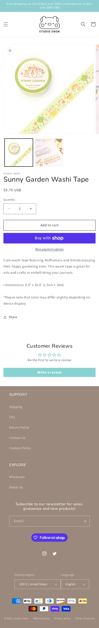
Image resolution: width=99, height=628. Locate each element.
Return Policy (19, 427)
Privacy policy (62, 618)
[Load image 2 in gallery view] (49, 153)
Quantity (9, 200)
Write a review (49, 372)
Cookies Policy (20, 448)
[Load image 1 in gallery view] (19, 153)
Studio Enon (21, 618)
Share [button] (13, 317)
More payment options (49, 249)
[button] (6, 24)
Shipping (15, 407)
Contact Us (17, 438)
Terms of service (85, 618)
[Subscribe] (84, 521)
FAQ (12, 417)
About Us (16, 487)
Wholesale (17, 477)
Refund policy (41, 618)
